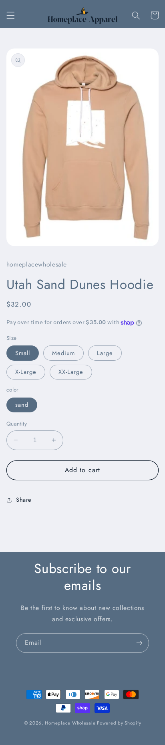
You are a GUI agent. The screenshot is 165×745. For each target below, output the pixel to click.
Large (105, 353)
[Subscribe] (139, 643)
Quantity (16, 424)
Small (22, 353)
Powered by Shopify (119, 723)
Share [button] (24, 499)
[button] (10, 15)
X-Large (25, 371)
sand (21, 404)
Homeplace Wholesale (70, 723)
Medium (63, 353)
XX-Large (70, 371)
